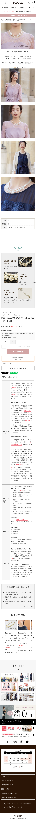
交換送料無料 (20, 12)
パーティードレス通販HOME (7, 19)
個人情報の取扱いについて (9, 797)
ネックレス (28, 19)
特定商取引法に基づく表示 (9, 793)
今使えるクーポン (9, 12)
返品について (18, 359)
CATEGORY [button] (4, 7)
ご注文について (6, 776)
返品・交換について (7, 789)
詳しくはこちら (28, 607)
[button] (2, 638)
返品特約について (6, 363)
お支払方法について (7, 785)
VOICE (22, 7)
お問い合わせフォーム (22, 519)
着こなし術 (28, 12)
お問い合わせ (27, 410)
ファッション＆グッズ (20, 19)
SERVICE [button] (13, 7)
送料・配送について (7, 781)
